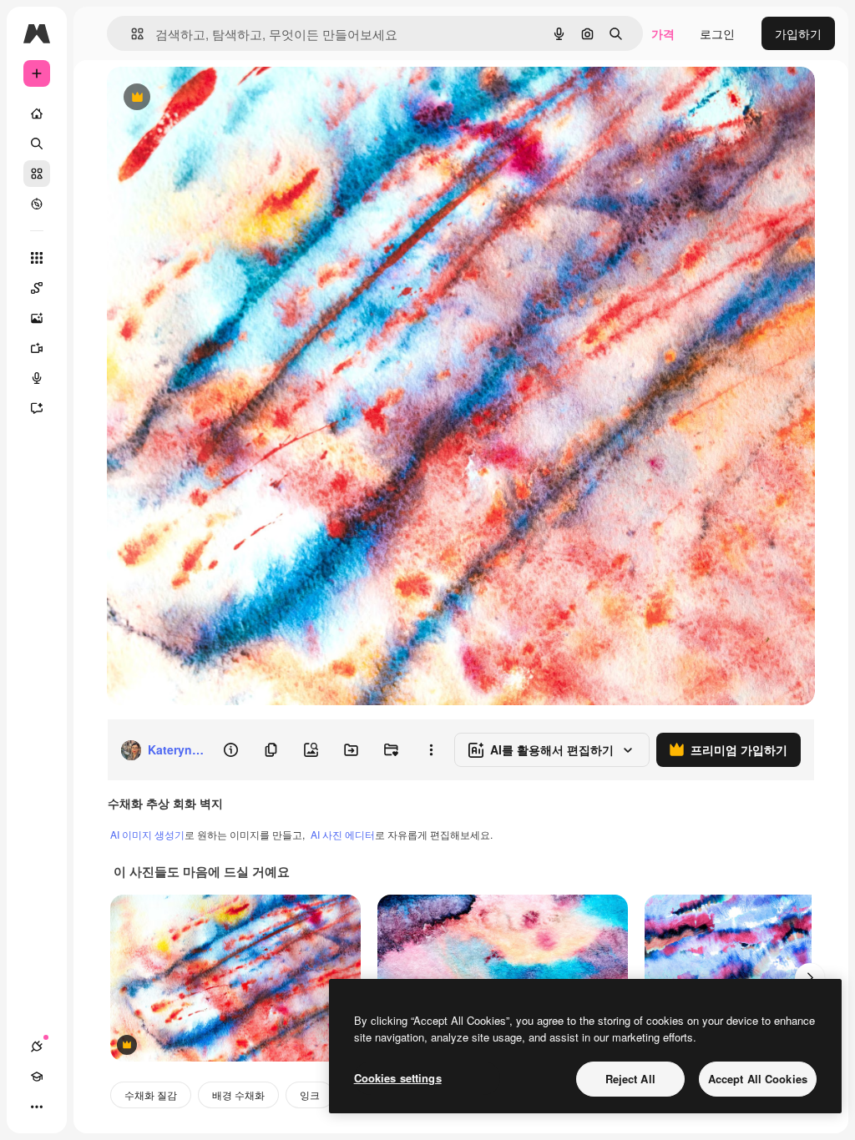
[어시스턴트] (36, 408)
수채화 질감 (150, 1094)
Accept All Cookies (757, 1079)
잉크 (310, 1094)
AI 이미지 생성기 (147, 834)
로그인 (717, 33)
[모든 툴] (36, 258)
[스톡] (36, 173)
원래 (202, 98)
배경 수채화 (238, 1094)
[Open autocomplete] (131, 34)
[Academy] (36, 1076)
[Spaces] (36, 288)
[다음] (810, 978)
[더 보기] (36, 1106)
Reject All (630, 1079)
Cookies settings (398, 1078)
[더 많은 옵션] (431, 750)
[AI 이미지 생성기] (36, 318)
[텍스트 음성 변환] (36, 378)
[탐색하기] (36, 203)
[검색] (36, 143)
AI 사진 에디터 (343, 834)
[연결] (36, 1046)
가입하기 (798, 33)
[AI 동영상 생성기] (36, 348)
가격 (663, 33)
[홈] (36, 113)
